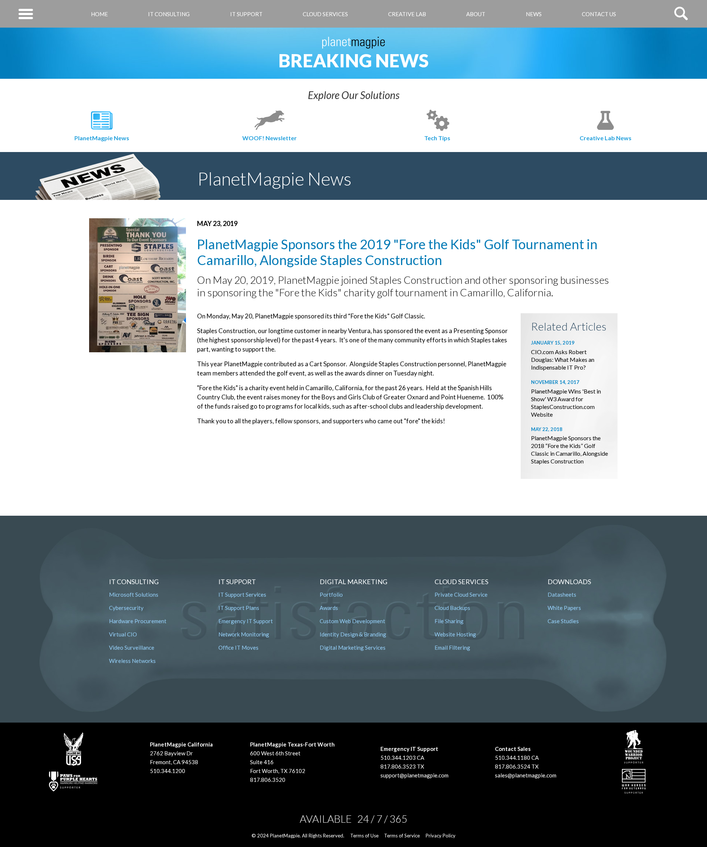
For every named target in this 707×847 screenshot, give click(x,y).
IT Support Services (242, 594)
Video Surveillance (131, 647)
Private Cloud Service (461, 594)
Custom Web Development (352, 621)
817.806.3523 (398, 766)
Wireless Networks (132, 660)
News (534, 14)
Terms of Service (402, 836)
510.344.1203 (398, 757)
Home (99, 14)
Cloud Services (325, 14)
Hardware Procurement (137, 621)
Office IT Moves (238, 647)
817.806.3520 (267, 779)
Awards (329, 607)
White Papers (564, 607)
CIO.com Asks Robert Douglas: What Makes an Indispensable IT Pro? (562, 359)
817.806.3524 (512, 766)
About (475, 14)
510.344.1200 (167, 770)
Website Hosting (455, 634)
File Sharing (449, 621)
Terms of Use (364, 836)
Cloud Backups (452, 607)
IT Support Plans (238, 607)
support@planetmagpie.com (414, 775)
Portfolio (331, 594)
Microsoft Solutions (133, 594)
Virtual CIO (123, 634)
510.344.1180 (512, 757)
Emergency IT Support (245, 621)
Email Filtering (452, 647)
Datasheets (562, 594)
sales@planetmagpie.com (525, 775)
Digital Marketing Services (353, 647)
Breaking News (353, 60)
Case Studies (563, 621)
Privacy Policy (440, 836)
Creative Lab (407, 14)
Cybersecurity (126, 607)
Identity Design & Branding (353, 634)
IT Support (246, 14)
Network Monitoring (243, 634)
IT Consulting (169, 14)
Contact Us (599, 14)
